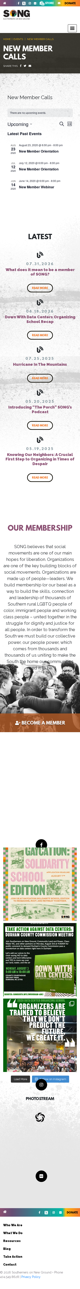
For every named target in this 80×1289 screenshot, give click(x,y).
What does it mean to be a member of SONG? (40, 272)
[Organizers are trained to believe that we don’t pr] (40, 1035)
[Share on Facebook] (20, 65)
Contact (9, 1264)
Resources (12, 1241)
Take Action (12, 1256)
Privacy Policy (31, 1277)
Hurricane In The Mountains (40, 364)
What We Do (13, 1233)
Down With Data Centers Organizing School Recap (40, 319)
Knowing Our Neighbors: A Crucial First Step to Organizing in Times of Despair (40, 459)
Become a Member (43, 722)
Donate (70, 3)
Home (7, 39)
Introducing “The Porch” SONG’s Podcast (40, 409)
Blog (7, 1248)
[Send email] (30, 65)
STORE (49, 3)
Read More (40, 288)
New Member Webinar (36, 186)
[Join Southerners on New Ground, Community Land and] (40, 959)
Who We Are (12, 1225)
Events (18, 39)
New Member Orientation (39, 151)
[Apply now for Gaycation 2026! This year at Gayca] (40, 884)
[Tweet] (25, 65)
